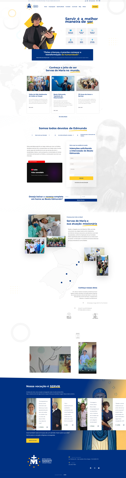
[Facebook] (97, 1)
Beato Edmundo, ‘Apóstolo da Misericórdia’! (60, 96)
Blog (80, 6)
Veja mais (31, 107)
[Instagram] (98, 1)
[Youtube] (99, 1)
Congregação (52, 6)
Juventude (74, 6)
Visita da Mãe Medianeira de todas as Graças (38, 95)
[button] (19, 31)
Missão (84, 6)
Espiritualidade (60, 6)
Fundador (68, 6)
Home (45, 6)
